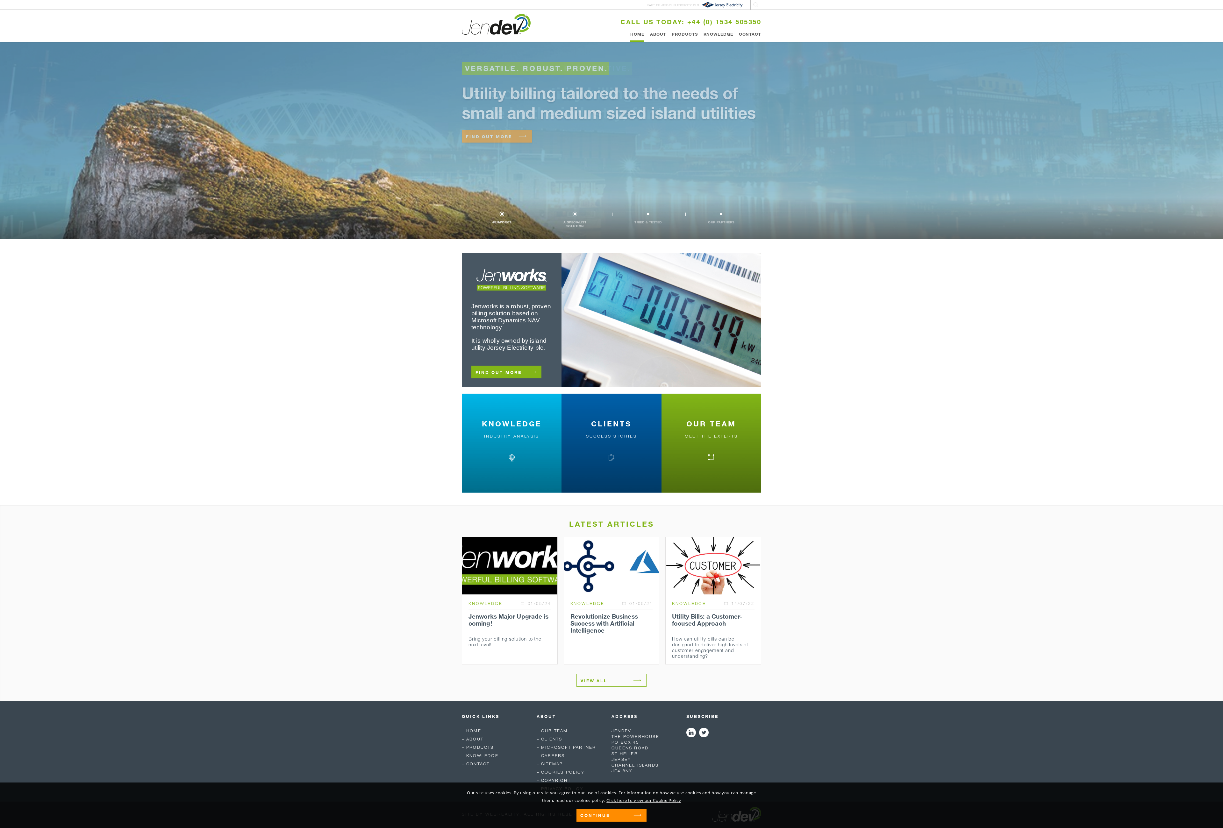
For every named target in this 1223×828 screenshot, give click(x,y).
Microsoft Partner (568, 747)
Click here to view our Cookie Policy (643, 800)
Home (637, 34)
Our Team (554, 730)
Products (684, 34)
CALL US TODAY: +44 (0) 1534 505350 (690, 21)
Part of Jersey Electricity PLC (673, 5)
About (658, 34)
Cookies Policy (562, 772)
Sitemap (552, 763)
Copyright (556, 780)
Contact (750, 34)
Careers (553, 755)
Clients (551, 738)
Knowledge (718, 34)
